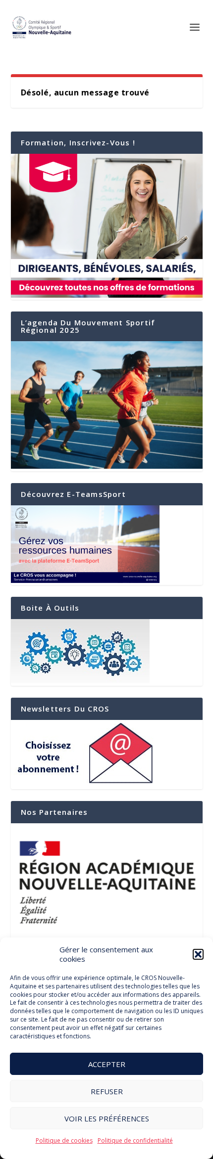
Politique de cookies (64, 1140)
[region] (107, 881)
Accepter (106, 1064)
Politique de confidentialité (135, 1140)
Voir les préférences (106, 1118)
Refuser (107, 1091)
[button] (198, 954)
